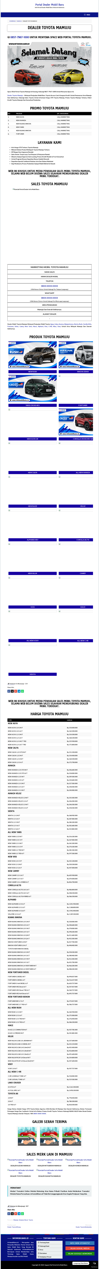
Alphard (40, 326)
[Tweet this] (12, 691)
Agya (52, 324)
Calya (56, 324)
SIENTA (33, 674)
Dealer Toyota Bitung (14, 1226)
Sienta (76, 324)
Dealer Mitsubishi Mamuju (49, 1166)
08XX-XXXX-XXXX (49, 286)
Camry (22, 326)
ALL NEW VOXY (33, 641)
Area (41, 1250)
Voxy (59, 326)
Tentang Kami (44, 1242)
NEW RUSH (32, 372)
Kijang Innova (68, 324)
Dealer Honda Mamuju (78, 1166)
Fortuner (10, 326)
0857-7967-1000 (35, 37)
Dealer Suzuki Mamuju (20, 1166)
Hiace (35, 326)
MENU (88, 15)
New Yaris (28, 326)
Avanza (61, 324)
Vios (45, 326)
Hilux (54, 326)
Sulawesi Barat (23, 1220)
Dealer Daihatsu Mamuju (49, 1176)
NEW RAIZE (32, 506)
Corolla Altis (87, 324)
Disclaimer (43, 1253)
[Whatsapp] (22, 691)
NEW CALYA (32, 472)
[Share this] (8, 691)
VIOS (33, 607)
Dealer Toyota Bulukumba (84, 1226)
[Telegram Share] (19, 691)
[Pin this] (15, 691)
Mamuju (16, 1220)
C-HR (50, 326)
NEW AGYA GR (32, 439)
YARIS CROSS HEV (33, 405)
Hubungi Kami (44, 1246)
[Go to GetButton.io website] (94, 1267)
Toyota (31, 1220)
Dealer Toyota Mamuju (15, 95)
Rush (80, 324)
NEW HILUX (32, 573)
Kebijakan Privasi (45, 1257)
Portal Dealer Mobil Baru (49, 4)
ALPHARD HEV (32, 540)
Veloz (16, 326)
